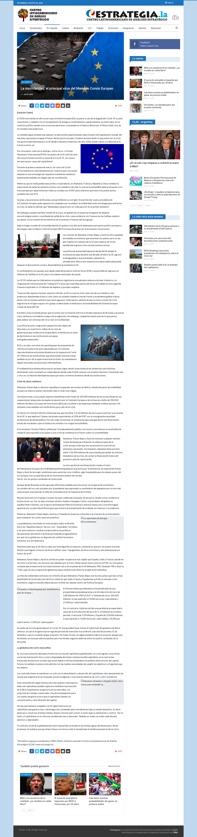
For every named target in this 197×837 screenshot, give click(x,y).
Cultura (65, 28)
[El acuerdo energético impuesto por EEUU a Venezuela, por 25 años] (70, 784)
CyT (90, 28)
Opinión (142, 28)
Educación (156, 28)
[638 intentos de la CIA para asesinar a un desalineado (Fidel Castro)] (136, 229)
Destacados (36, 28)
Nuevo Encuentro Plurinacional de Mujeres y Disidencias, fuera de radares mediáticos (160, 180)
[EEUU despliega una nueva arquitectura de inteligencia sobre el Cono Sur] (136, 254)
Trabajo (100, 28)
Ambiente (78, 28)
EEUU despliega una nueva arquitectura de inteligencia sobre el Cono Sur (161, 253)
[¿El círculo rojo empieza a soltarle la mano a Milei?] (155, 144)
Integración (128, 28)
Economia (113, 28)
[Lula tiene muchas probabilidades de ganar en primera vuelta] (105, 784)
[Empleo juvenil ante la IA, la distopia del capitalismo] (136, 268)
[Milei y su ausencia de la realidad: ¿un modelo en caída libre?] (36, 784)
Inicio (22, 28)
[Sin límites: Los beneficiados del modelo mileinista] (136, 108)
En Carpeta (52, 28)
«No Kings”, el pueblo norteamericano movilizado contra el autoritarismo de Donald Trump (162, 194)
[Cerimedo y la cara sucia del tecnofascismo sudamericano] (136, 241)
